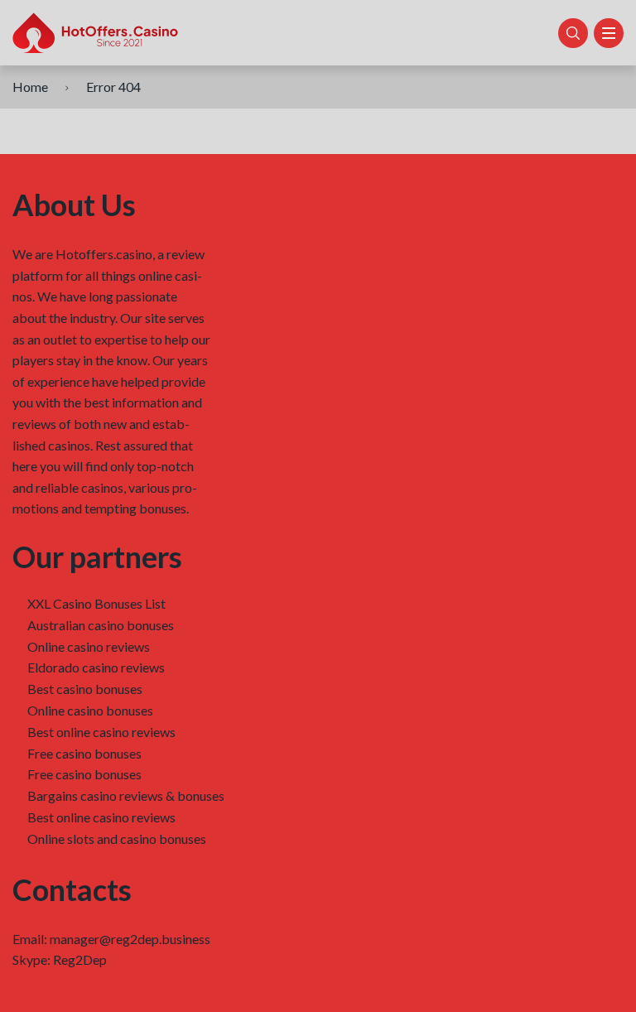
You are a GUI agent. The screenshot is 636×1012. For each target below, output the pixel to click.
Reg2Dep (80, 959)
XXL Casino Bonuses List (96, 603)
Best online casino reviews (101, 732)
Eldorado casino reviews (96, 667)
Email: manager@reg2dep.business (111, 939)
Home (30, 86)
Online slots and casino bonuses (116, 838)
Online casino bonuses (90, 710)
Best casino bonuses (84, 688)
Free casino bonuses (84, 753)
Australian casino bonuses (100, 625)
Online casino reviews (88, 646)
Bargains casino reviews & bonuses (125, 795)
